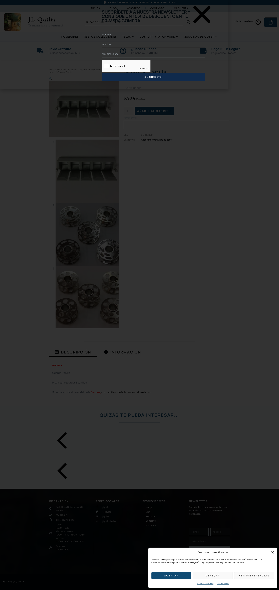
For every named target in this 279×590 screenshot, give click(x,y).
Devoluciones (223, 583)
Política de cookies (205, 583)
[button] (272, 552)
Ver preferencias (254, 575)
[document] (139, 295)
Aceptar (171, 575)
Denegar (213, 575)
